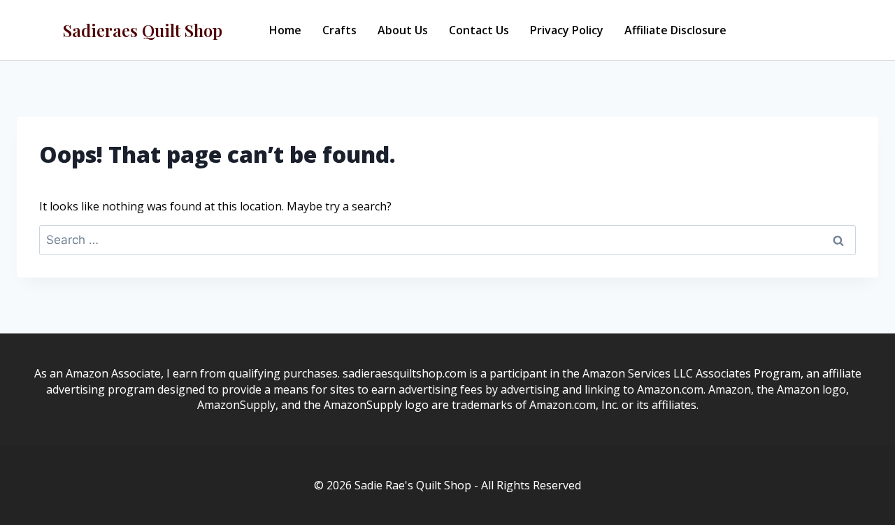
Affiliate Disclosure (675, 30)
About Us (403, 30)
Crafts (339, 30)
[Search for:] (447, 239)
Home (285, 30)
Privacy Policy (566, 30)
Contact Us (479, 30)
